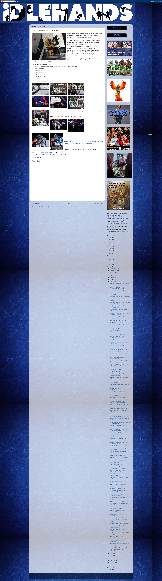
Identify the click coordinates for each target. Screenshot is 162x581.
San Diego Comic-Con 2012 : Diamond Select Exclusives (117, 511)
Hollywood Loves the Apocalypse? (119, 408)
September (113, 275)
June (111, 281)
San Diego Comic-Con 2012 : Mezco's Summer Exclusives (120, 313)
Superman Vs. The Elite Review (118, 455)
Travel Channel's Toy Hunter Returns (119, 334)
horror (61, 154)
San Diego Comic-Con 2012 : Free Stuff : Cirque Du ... (119, 443)
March (112, 558)
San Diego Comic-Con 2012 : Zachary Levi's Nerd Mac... (120, 303)
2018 (110, 253)
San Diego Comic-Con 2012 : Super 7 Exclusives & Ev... (120, 293)
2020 (110, 248)
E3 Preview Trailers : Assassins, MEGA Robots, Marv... (118, 507)
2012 (110, 266)
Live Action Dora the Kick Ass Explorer (120, 296)
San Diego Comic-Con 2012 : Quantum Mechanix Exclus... (118, 317)
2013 (110, 264)
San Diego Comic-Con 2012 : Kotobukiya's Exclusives (117, 337)
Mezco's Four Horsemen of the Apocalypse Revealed (118, 474)
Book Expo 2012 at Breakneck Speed (120, 320)
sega (64, 154)
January (112, 562)
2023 (110, 242)
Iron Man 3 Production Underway (118, 517)
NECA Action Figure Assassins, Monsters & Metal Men (118, 491)
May (111, 553)
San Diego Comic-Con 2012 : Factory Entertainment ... (120, 526)
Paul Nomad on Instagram (118, 220)
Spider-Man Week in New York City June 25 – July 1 (119, 361)
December (113, 268)
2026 (110, 235)
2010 (110, 567)
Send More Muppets (115, 340)
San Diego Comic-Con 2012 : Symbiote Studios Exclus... (117, 288)
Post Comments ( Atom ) (45, 207)
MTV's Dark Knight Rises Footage (119, 523)
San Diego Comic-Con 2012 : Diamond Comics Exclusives (118, 471)
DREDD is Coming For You (117, 464)
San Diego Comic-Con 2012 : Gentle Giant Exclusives (119, 374)
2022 (110, 244)
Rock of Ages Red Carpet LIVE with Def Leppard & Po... (119, 494)
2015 (110, 260)
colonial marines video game (48, 154)
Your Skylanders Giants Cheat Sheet (119, 445)
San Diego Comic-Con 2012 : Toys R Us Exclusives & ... (119, 284)
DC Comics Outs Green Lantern (118, 547)
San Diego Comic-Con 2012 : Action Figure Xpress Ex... (119, 342)
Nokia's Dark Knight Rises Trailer (118, 391)
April (111, 555)
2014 (110, 262)
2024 (110, 240)
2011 (110, 565)
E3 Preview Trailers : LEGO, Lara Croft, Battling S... (118, 550)
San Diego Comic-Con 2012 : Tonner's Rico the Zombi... (117, 426)
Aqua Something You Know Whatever (120, 501)
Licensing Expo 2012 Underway (118, 432)
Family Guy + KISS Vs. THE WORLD (119, 414)
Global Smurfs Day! (115, 328)
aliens (38, 154)
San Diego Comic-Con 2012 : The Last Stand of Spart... (119, 430)
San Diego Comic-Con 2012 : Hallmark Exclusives (117, 530)
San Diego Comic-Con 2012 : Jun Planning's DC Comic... (118, 325)
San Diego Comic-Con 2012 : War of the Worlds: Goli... (119, 381)
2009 (110, 569)
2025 (110, 237)
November (113, 270)
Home (68, 203)
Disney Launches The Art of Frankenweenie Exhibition (117, 467)
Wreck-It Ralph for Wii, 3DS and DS (119, 322)
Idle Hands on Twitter (117, 216)
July (111, 279)
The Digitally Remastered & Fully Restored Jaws (118, 358)
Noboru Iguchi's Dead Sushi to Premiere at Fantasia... (118, 331)
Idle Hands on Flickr (122, 231)
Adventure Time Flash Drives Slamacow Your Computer (117, 402)
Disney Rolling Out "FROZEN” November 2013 (118, 461)
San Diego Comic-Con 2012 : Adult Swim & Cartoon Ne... (119, 365)
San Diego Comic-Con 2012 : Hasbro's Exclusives (117, 368)
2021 (110, 246)
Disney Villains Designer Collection (119, 290)
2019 (110, 251)
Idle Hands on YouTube (121, 218)
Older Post (99, 203)
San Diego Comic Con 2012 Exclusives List (117, 306)
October (112, 272)
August (112, 277)
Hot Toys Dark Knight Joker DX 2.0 (119, 351)
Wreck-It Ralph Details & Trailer (118, 488)
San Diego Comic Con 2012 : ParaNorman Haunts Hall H (117, 346)
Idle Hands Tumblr (118, 221)
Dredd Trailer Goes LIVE (116, 371)
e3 (57, 154)
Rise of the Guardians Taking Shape (119, 416)
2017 (110, 255)
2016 (110, 257)
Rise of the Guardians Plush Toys (118, 349)
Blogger (84, 576)
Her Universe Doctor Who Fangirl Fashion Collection (118, 310)
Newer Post (36, 203)
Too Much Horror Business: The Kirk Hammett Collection (119, 385)
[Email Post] (56, 152)
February (112, 560)
